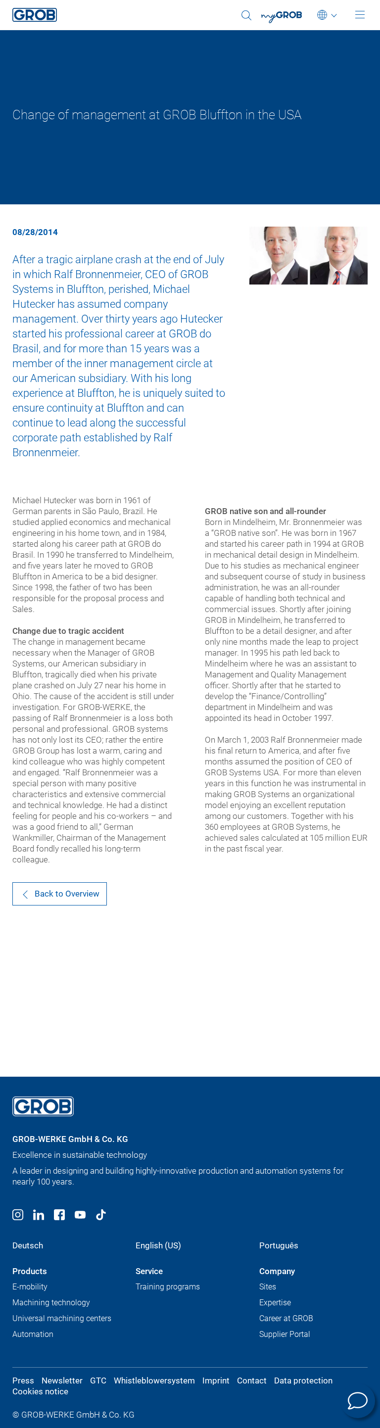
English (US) (158, 1245)
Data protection (303, 1380)
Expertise (275, 1302)
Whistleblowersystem (154, 1380)
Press (23, 1380)
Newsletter (62, 1380)
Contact (252, 1380)
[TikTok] (100, 1216)
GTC (98, 1380)
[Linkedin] (38, 1216)
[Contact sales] (357, 1400)
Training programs (168, 1286)
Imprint (216, 1380)
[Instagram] (17, 1216)
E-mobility (30, 1286)
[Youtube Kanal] (80, 1216)
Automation (32, 1334)
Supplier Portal (284, 1334)
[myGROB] (287, 20)
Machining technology (51, 1302)
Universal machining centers (61, 1318)
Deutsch (27, 1245)
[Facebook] (59, 1216)
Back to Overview (67, 894)
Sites (267, 1286)
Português (278, 1245)
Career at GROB (286, 1318)
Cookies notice (40, 1391)
